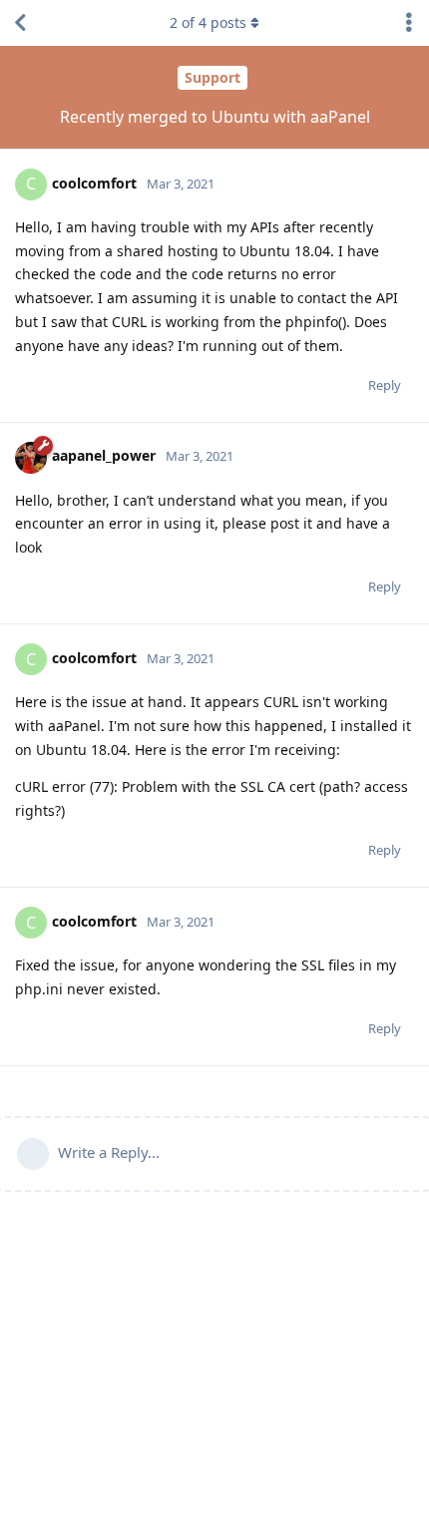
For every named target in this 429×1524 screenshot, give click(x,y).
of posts (208, 22)
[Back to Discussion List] (20, 23)
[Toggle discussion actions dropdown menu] (409, 23)
